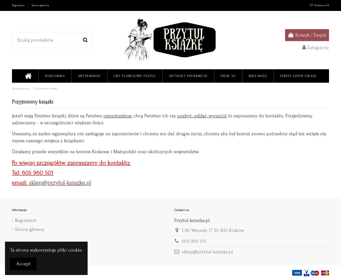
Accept (23, 264)
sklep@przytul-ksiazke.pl (60, 182)
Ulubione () (321, 5)
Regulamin (19, 5)
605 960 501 (194, 241)
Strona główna (40, 5)
